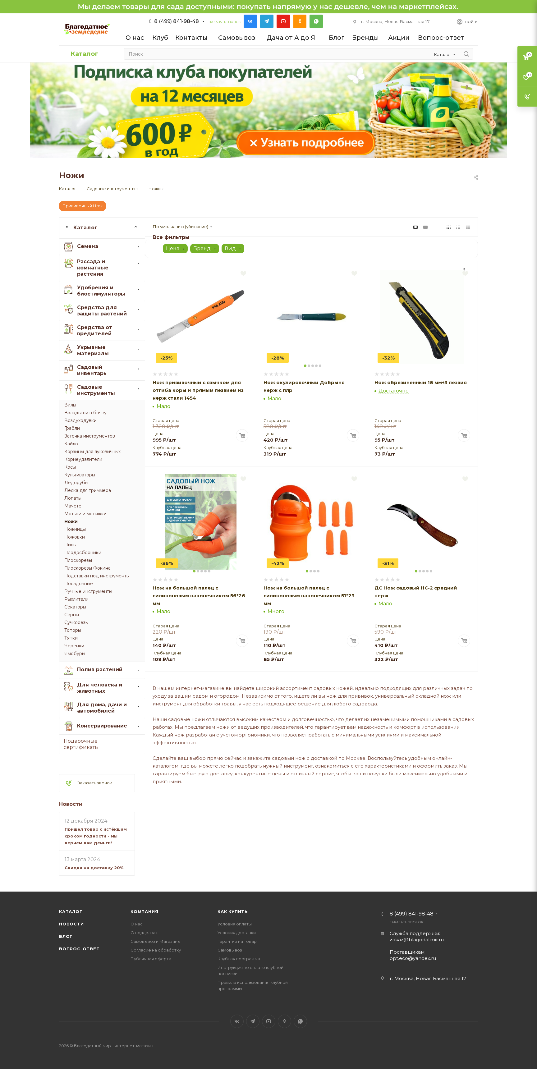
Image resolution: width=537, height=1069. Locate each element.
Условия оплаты (235, 923)
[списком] (458, 227)
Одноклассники (299, 21)
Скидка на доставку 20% (94, 867)
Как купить (233, 911)
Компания (144, 911)
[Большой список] (425, 227)
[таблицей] (468, 227)
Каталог (70, 911)
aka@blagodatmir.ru (417, 940)
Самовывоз (230, 949)
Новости (70, 804)
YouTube (283, 21)
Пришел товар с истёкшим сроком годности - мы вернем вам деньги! (96, 836)
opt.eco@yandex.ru (413, 958)
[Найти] (466, 54)
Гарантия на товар (237, 941)
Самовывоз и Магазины (156, 941)
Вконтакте (250, 21)
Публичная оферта (151, 958)
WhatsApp (316, 21)
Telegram (266, 21)
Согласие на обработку (156, 949)
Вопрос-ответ (79, 948)
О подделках (144, 932)
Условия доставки (237, 932)
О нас (137, 923)
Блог (65, 936)
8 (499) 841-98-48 (176, 21)
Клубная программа (239, 958)
